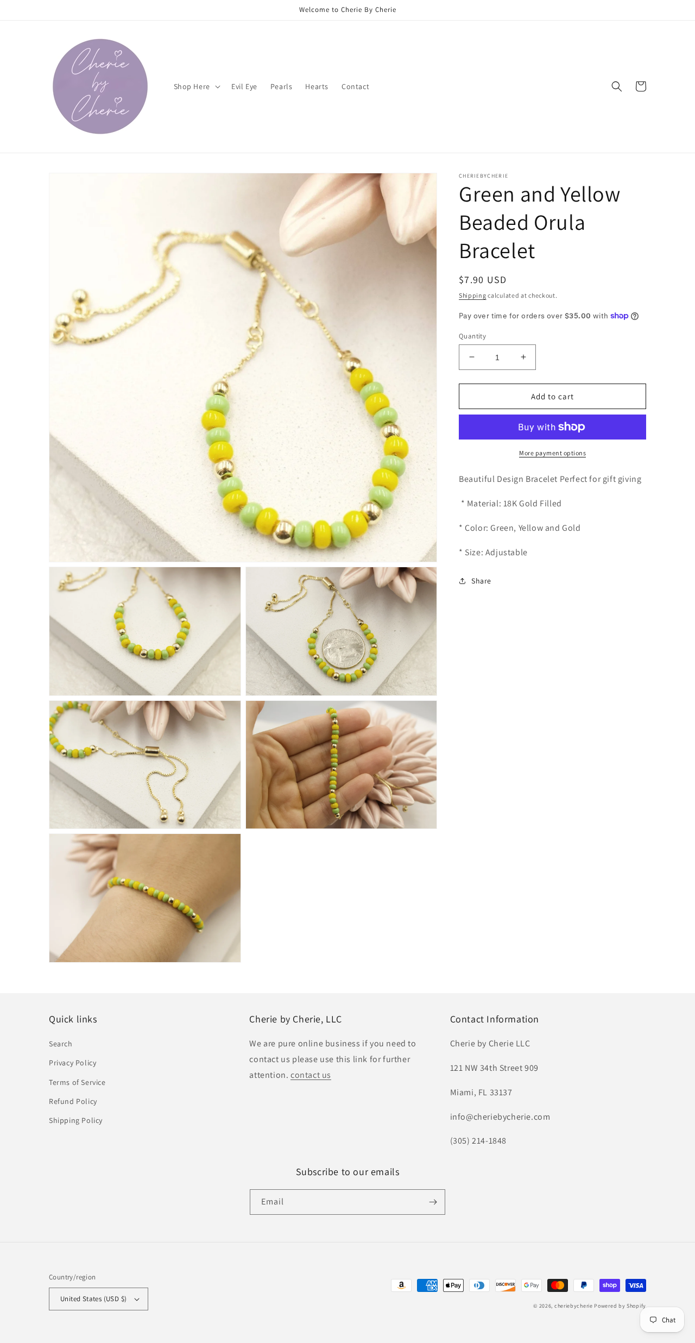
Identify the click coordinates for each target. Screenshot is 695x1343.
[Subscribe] (433, 1202)
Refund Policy (73, 1101)
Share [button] (481, 580)
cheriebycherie (573, 1305)
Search (61, 1044)
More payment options (552, 453)
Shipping (472, 295)
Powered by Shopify (620, 1305)
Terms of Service (77, 1082)
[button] (196, 86)
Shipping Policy (76, 1120)
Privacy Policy (72, 1063)
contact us (310, 1075)
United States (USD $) (93, 1298)
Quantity (472, 335)
